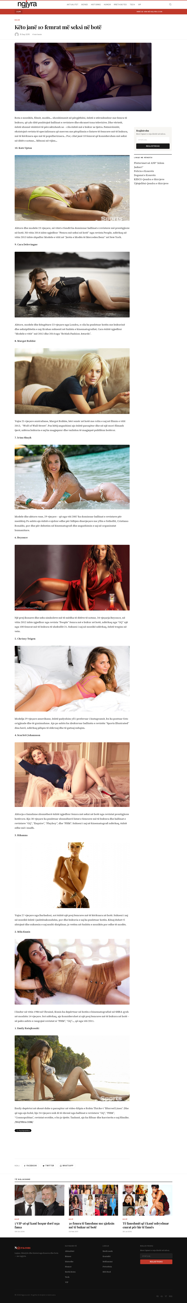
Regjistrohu (153, 146)
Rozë (17, 20)
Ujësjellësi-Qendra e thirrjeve (151, 183)
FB (157, 1296)
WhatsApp (68, 1166)
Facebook (32, 1166)
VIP (139, 4)
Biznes (84, 4)
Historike (96, 4)
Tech (132, 4)
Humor (107, 4)
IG (162, 1296)
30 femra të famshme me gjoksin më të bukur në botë (91, 1225)
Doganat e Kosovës (145, 175)
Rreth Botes (120, 4)
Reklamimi (108, 1261)
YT (166, 1296)
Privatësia (107, 1266)
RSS (170, 1296)
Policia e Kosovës (144, 171)
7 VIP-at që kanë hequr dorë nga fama (37, 1225)
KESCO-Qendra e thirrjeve (149, 179)
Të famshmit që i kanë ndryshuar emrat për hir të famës (146, 1225)
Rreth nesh (108, 1251)
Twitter (49, 1166)
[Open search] (170, 4)
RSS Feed (107, 1272)
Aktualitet (72, 4)
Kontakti (106, 1256)
